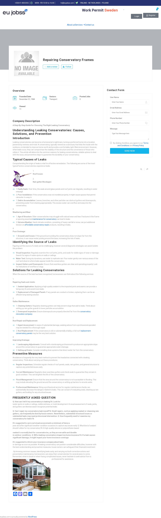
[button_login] (136, 16)
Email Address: (116, 108)
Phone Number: (116, 118)
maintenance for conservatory (44, 219)
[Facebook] (129, 3)
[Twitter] (133, 3)
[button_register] (150, 15)
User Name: (114, 97)
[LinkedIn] (138, 3)
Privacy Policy (138, 146)
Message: (114, 129)
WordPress (32, 517)
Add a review (51, 67)
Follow (68, 67)
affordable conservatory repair (37, 225)
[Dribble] (143, 3)
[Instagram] (148, 3)
